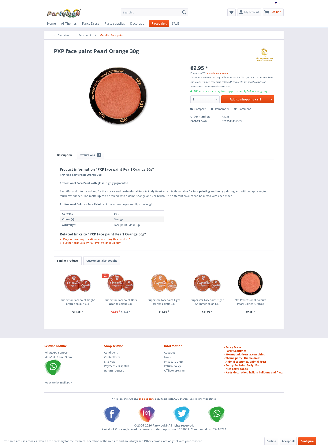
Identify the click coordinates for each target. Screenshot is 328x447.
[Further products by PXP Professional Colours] (264, 54)
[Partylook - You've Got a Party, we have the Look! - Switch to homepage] (64, 13)
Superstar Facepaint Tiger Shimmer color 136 (207, 302)
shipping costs (147, 398)
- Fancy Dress (232, 347)
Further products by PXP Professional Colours (91, 243)
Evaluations (90, 155)
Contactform (112, 357)
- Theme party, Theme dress (242, 358)
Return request (114, 370)
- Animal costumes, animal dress (245, 361)
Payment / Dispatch (116, 366)
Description (64, 155)
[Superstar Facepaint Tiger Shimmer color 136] (207, 283)
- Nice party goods (236, 369)
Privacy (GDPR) (173, 361)
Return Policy (172, 366)
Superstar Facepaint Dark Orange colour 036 (121, 302)
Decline (271, 441)
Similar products (68, 260)
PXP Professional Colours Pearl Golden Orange (250, 302)
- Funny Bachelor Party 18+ (241, 365)
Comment (244, 109)
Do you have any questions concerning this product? (96, 239)
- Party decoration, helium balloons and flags (253, 372)
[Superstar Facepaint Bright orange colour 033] (77, 283)
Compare (200, 109)
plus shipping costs (217, 72)
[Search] (184, 12)
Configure (307, 441)
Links (167, 357)
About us (169, 352)
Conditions (111, 352)
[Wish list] (231, 12)
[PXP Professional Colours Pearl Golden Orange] (250, 283)
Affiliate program (174, 370)
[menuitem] (154, 12)
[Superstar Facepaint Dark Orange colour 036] (121, 283)
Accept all (288, 441)
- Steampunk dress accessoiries (244, 354)
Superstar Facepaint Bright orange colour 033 (78, 302)
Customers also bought (101, 260)
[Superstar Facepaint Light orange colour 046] (164, 283)
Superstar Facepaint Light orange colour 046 (164, 302)
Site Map (109, 361)
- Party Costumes (235, 351)
